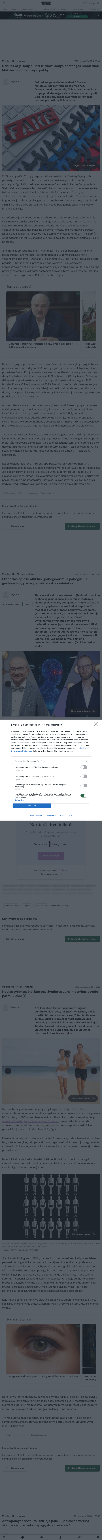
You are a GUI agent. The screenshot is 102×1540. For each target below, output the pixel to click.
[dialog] (51, 770)
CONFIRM (32, 806)
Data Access (51, 815)
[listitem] (51, 761)
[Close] (96, 725)
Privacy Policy (66, 815)
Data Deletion (36, 815)
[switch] (83, 767)
